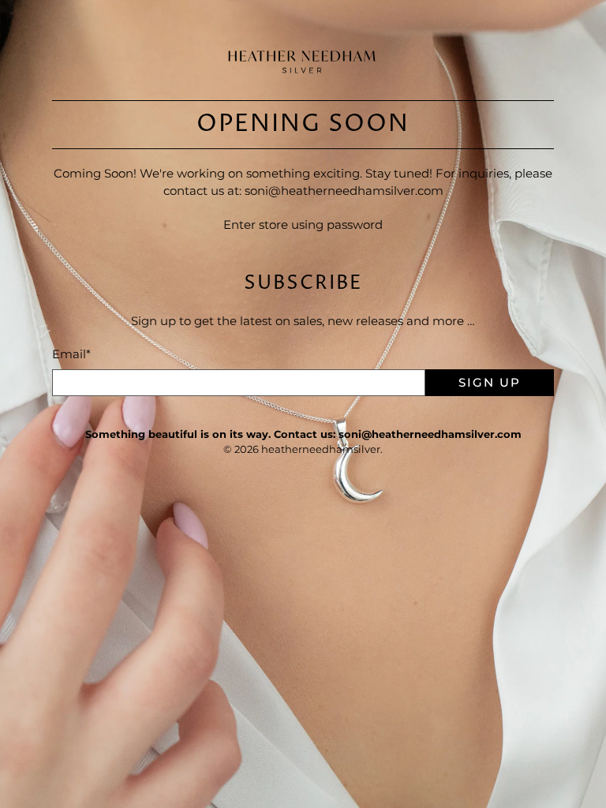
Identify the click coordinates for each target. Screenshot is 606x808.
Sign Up (489, 382)
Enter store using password (303, 224)
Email (71, 353)
